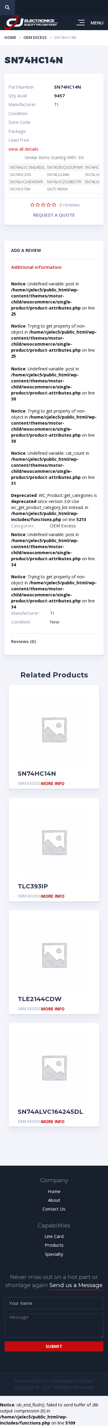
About (54, 1200)
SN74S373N (20, 189)
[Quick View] (88, 696)
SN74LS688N (96, 174)
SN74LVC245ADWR (26, 181)
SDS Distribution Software (67, 1381)
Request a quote (54, 215)
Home (10, 37)
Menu (97, 23)
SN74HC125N (96, 167)
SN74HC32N (20, 174)
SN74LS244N (58, 174)
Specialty (54, 1254)
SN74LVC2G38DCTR (64, 181)
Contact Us (54, 1209)
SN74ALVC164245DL (27, 167)
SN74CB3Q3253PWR (65, 167)
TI (56, 104)
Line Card (54, 1236)
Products (54, 1245)
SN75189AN (57, 189)
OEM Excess (35, 37)
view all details (23, 149)
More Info (52, 783)
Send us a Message (76, 1285)
